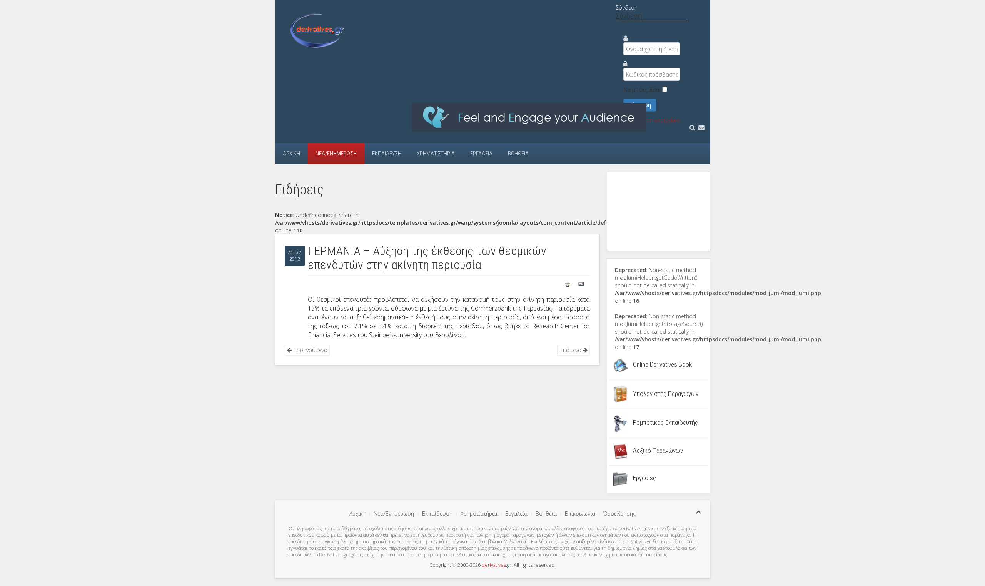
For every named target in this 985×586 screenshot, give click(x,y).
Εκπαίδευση (386, 153)
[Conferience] (529, 116)
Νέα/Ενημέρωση (336, 153)
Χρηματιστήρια (436, 153)
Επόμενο (571, 350)
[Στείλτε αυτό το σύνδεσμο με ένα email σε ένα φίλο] (581, 283)
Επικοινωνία (580, 513)
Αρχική (291, 153)
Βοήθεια (518, 153)
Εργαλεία (481, 153)
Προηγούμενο (309, 350)
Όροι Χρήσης (619, 513)
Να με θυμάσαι (642, 89)
